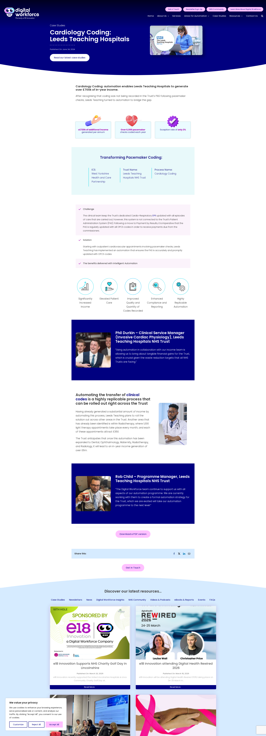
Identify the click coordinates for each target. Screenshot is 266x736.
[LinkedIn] (184, 554)
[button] (262, 16)
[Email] (189, 554)
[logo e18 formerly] (22, 4)
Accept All (54, 724)
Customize (18, 724)
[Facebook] (174, 554)
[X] (179, 554)
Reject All (36, 724)
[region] (36, 714)
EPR (154, 215)
